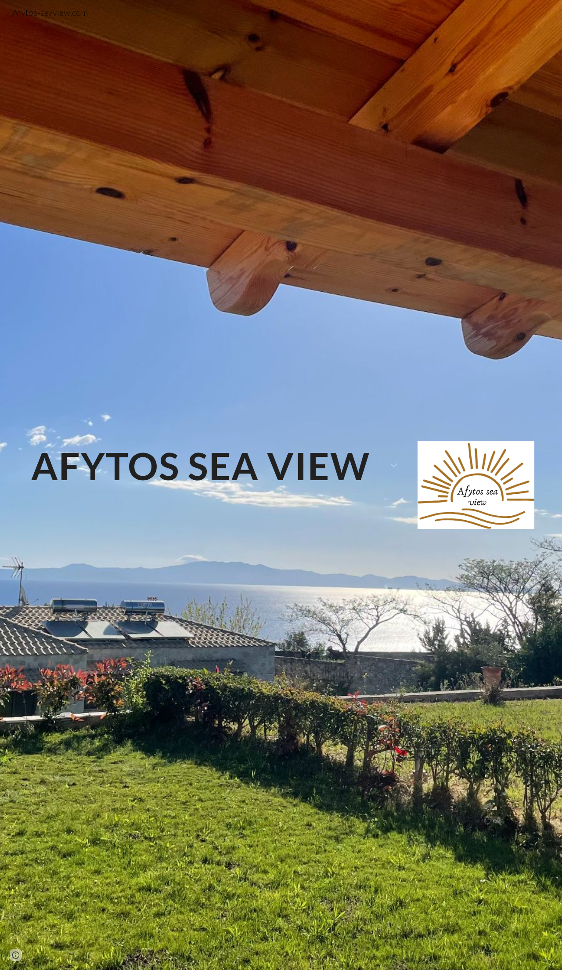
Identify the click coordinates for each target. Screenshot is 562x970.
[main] (216, 466)
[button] (393, 466)
